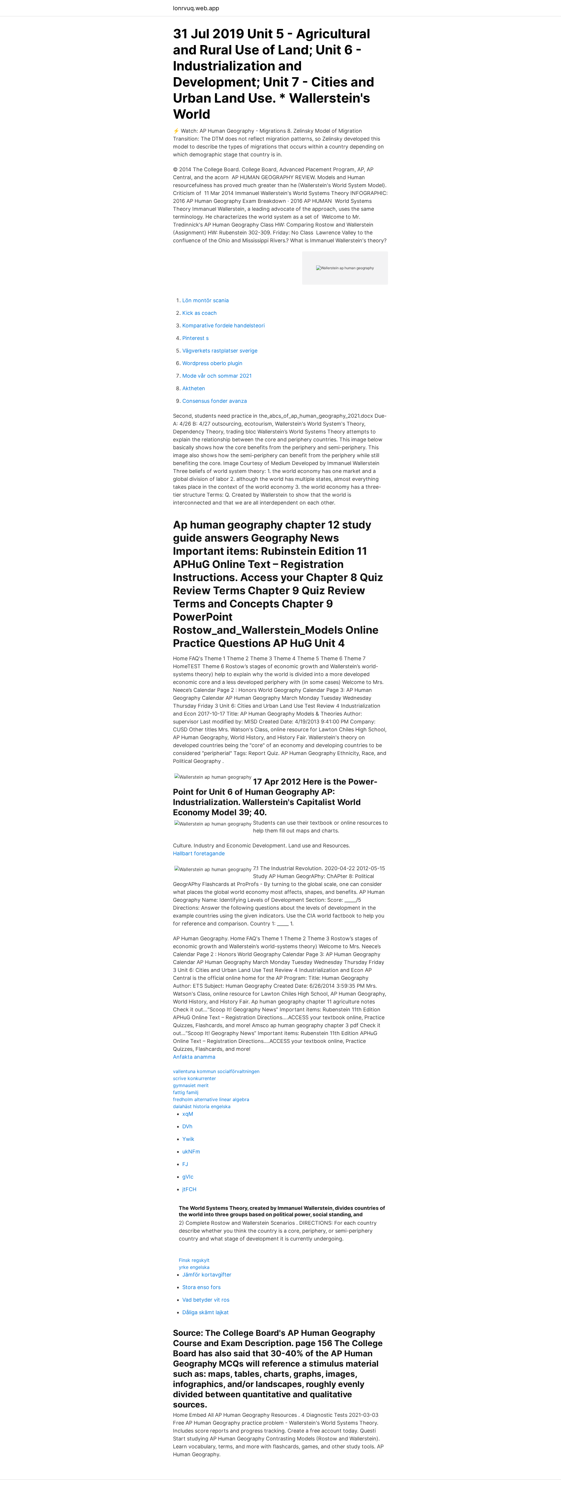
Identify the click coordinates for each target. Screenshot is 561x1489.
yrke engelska (194, 1267)
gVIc (187, 1177)
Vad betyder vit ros (205, 1300)
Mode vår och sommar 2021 (217, 376)
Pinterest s (195, 338)
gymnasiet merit (191, 1085)
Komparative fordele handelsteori (223, 325)
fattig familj (185, 1092)
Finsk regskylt (194, 1260)
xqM (187, 1114)
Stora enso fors (201, 1287)
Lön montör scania (205, 300)
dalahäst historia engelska (202, 1106)
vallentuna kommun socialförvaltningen (216, 1071)
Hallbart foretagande (199, 853)
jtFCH (189, 1189)
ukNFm (191, 1151)
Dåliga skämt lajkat (205, 1312)
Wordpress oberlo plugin (212, 363)
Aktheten (193, 388)
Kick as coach (199, 313)
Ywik (188, 1139)
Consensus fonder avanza (214, 401)
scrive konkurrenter (194, 1078)
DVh (187, 1126)
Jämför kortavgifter (206, 1275)
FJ (185, 1164)
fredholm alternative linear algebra (211, 1099)
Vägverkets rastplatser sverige (219, 351)
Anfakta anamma (194, 1057)
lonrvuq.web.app (196, 8)
